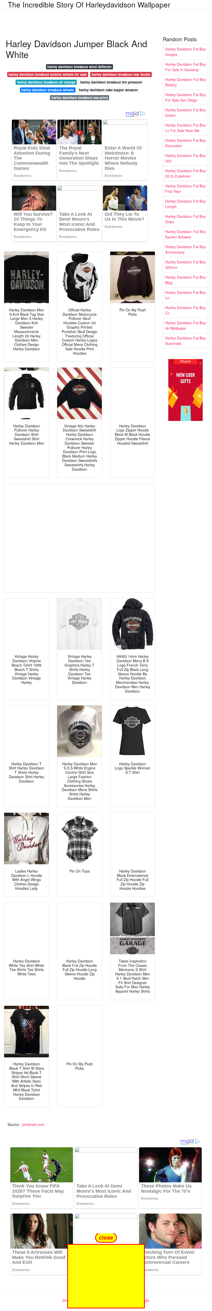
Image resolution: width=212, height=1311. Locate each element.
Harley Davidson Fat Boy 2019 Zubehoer (185, 173)
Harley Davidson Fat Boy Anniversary (185, 249)
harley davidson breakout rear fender (121, 74)
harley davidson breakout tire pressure (111, 82)
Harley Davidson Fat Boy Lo (185, 295)
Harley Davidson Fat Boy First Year (185, 188)
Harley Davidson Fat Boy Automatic (185, 340)
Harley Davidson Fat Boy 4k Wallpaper (185, 325)
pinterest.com (33, 1124)
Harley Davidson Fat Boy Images (185, 51)
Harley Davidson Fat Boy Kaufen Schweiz (185, 234)
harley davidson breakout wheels (47, 89)
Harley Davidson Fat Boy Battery (185, 82)
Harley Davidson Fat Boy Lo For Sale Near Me (185, 127)
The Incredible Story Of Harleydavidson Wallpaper (89, 4)
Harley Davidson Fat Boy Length (185, 203)
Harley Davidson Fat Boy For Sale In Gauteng (185, 67)
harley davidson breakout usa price (79, 97)
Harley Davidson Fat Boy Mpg (185, 280)
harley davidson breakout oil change (46, 82)
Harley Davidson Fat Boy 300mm (185, 264)
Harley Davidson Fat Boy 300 (185, 158)
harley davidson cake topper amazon (108, 89)
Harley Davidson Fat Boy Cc (185, 310)
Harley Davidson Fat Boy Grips (185, 219)
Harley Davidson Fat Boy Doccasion (185, 143)
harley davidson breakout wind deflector (79, 66)
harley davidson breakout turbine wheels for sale (48, 74)
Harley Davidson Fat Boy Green (185, 112)
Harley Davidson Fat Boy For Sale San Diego (185, 97)
